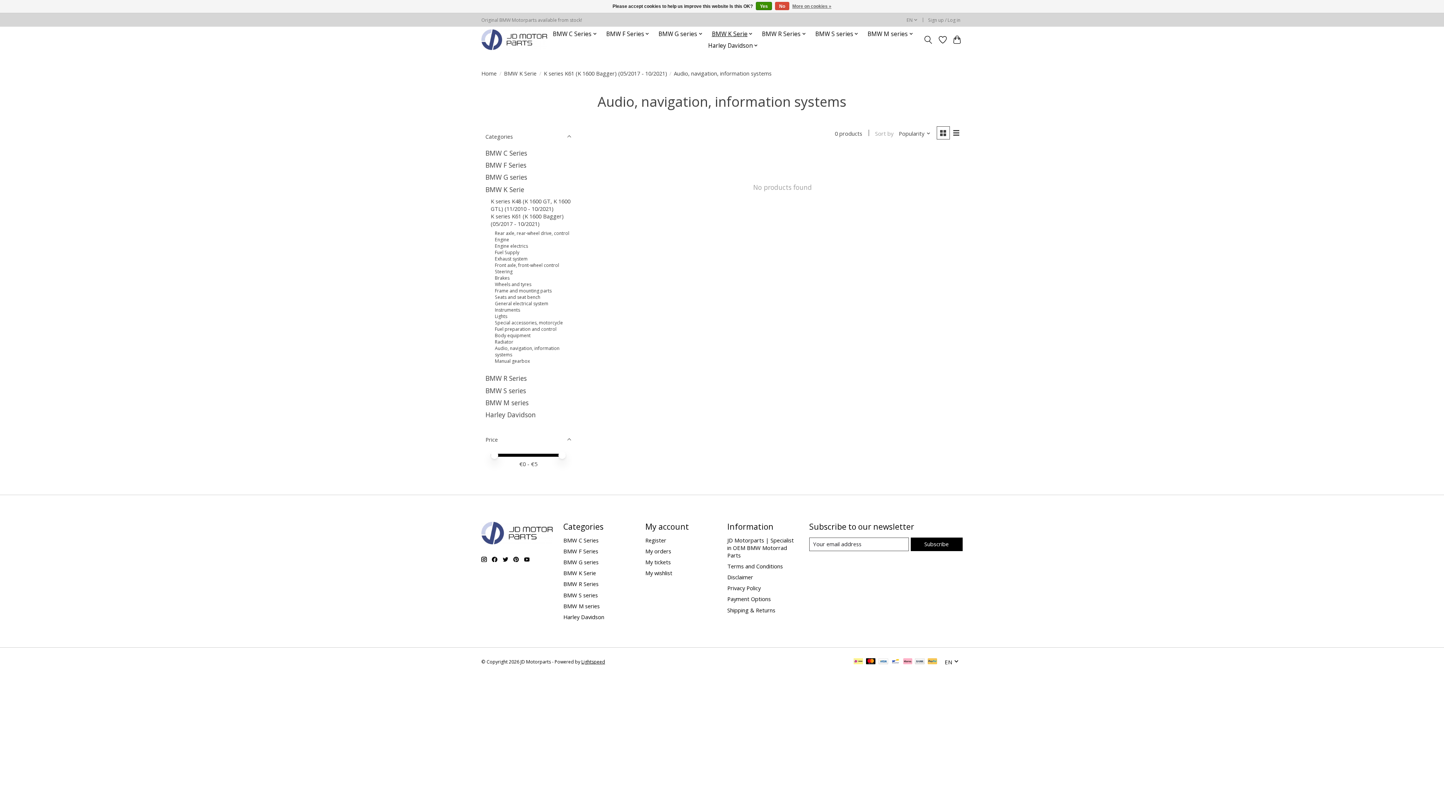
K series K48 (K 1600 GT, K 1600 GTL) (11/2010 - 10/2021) (530, 204)
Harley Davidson (510, 414)
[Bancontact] (895, 662)
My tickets (658, 562)
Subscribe (936, 544)
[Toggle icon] (928, 40)
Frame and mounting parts (523, 291)
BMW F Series (505, 165)
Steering (504, 271)
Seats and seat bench (517, 297)
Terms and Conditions (755, 566)
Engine (502, 239)
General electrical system (521, 303)
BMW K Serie (520, 73)
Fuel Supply (507, 252)
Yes (764, 6)
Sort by (884, 133)
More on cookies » (811, 6)
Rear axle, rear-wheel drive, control (532, 233)
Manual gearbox (512, 361)
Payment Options (749, 599)
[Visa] (883, 662)
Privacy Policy (744, 588)
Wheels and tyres (513, 284)
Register (655, 540)
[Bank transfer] (920, 662)
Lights (501, 316)
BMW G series (506, 177)
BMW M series (507, 402)
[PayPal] (932, 662)
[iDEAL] (858, 662)
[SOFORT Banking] (907, 662)
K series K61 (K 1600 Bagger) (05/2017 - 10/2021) (605, 73)
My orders (658, 551)
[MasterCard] (871, 662)
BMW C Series (506, 153)
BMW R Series (506, 378)
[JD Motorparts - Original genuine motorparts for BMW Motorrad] (514, 39)
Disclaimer (740, 577)
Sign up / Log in (944, 20)
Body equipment (513, 335)
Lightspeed (593, 662)
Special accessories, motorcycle (529, 323)
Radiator (504, 342)
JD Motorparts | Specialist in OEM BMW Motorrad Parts (760, 547)
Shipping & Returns (751, 610)
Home (489, 73)
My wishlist (658, 573)
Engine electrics (511, 246)
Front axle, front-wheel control (527, 265)
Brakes (502, 278)
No (782, 6)
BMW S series (505, 390)
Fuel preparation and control (526, 329)
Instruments (507, 310)
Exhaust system (511, 259)
